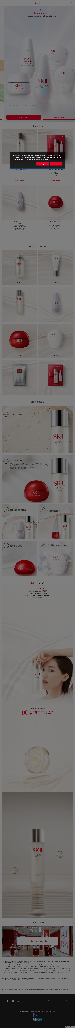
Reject (56, 164)
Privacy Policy (52, 157)
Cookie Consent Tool (37, 159)
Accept (43, 164)
